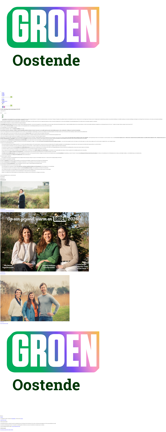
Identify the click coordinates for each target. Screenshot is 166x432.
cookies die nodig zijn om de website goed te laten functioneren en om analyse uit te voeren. (19, 430)
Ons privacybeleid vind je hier (16, 426)
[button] (2, 104)
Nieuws (3, 92)
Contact (3, 95)
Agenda (3, 93)
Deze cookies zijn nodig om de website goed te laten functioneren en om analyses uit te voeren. (17, 429)
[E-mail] (2, 117)
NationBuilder (13, 418)
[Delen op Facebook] (2, 115)
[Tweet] (2, 116)
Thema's (3, 94)
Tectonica (21, 418)
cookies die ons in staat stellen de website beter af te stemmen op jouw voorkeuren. (15, 431)
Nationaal (6, 101)
